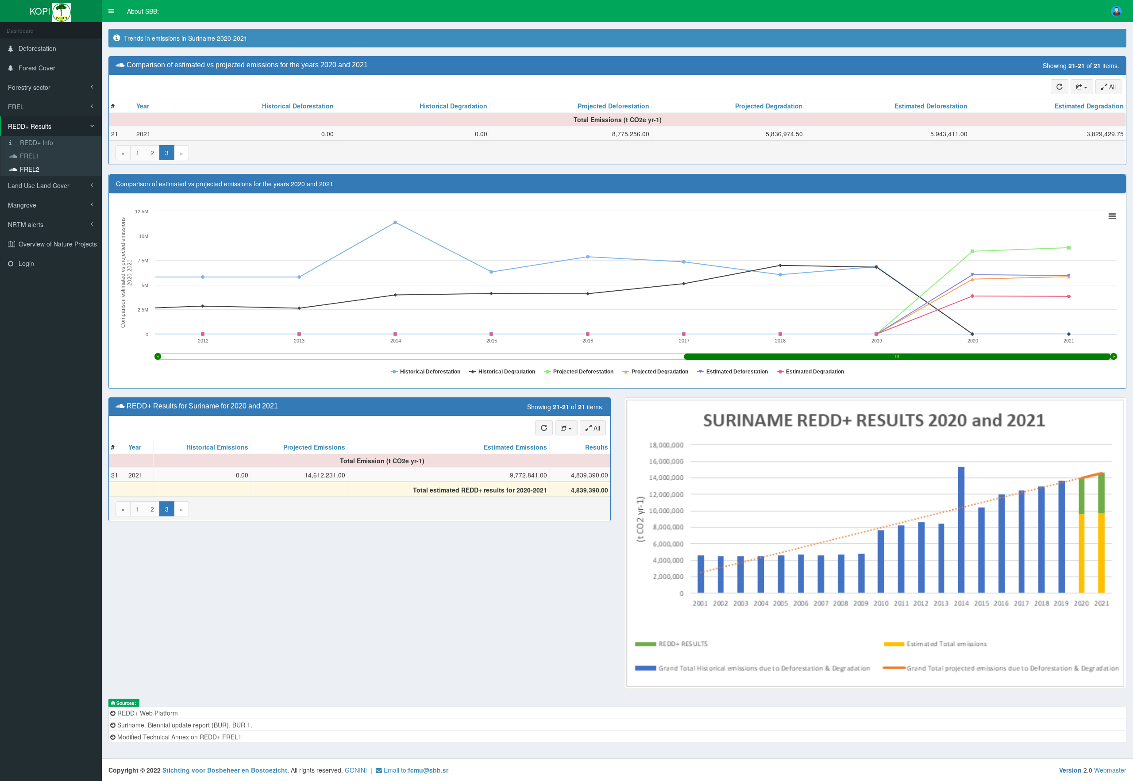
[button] (111, 11)
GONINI (356, 770)
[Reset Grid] (1059, 86)
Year (142, 105)
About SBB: (143, 11)
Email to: (415, 770)
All (1111, 86)
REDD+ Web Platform (147, 712)
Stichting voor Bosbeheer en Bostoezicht (224, 770)
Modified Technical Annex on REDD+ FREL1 (179, 736)
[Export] (1082, 86)
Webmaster (1110, 770)
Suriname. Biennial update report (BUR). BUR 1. (184, 724)
